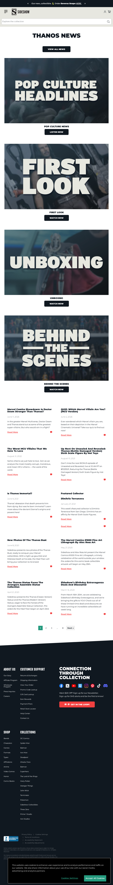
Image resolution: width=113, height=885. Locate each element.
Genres (6, 748)
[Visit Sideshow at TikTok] (99, 686)
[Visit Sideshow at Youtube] (74, 686)
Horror (6, 776)
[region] (59, 871)
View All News (56, 49)
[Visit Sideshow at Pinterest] (93, 686)
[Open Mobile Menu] (5, 11)
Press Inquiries (9, 691)
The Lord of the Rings (28, 776)
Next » (70, 628)
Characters (8, 743)
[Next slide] (85, 3)
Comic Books (9, 781)
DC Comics (24, 738)
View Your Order (26, 685)
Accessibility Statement (34, 840)
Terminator (24, 795)
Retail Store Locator (28, 709)
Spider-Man (25, 743)
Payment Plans (26, 704)
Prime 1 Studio (26, 814)
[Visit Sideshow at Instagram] (86, 686)
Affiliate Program (10, 680)
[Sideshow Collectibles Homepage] (20, 12)
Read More (12, 432)
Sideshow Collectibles (29, 805)
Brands (6, 738)
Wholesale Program (8, 686)
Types (6, 757)
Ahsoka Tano (25, 762)
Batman (23, 748)
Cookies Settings (41, 834)
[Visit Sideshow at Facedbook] (61, 686)
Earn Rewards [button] (25, 699)
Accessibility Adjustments (34, 843)
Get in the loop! (80, 704)
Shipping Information (28, 680)
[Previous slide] (28, 3)
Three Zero (24, 809)
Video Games (9, 771)
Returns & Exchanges (28, 675)
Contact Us (24, 718)
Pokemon (24, 800)
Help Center (25, 713)
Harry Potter (25, 781)
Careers (7, 696)
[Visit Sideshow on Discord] (105, 685)
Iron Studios (25, 819)
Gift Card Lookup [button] (27, 694)
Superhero (24, 771)
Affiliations (8, 762)
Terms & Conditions (32, 837)
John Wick (24, 790)
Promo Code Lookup (28, 690)
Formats (7, 753)
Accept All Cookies (95, 878)
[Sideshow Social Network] (80, 686)
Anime (6, 767)
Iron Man (23, 753)
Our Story (7, 675)
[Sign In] (105, 11)
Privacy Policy (27, 834)
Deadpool (24, 757)
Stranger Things (26, 786)
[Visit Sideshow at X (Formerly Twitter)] (68, 686)
